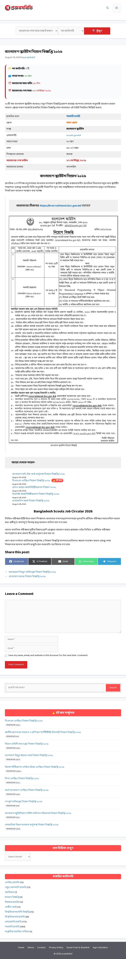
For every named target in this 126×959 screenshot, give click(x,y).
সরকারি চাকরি (12, 927)
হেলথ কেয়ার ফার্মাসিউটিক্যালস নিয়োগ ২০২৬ (34, 487)
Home (21, 948)
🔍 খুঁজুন (97, 31)
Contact (41, 948)
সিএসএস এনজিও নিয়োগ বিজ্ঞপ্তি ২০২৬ (37, 481)
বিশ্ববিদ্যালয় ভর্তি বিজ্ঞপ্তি (17, 912)
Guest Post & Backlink (77, 948)
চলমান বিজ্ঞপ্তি (12, 897)
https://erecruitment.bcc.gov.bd (60, 205)
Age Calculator (100, 948)
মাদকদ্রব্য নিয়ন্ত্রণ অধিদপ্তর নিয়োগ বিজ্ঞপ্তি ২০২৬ (32, 572)
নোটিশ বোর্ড (11, 907)
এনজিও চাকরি (12, 883)
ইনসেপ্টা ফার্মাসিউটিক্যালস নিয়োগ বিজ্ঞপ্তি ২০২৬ (35, 494)
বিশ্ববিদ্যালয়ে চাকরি (15, 917)
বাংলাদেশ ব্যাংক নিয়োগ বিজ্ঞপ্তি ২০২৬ (27, 577)
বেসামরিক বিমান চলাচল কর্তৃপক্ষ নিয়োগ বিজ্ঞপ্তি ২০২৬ (31, 825)
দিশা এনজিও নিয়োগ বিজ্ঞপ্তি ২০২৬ (22, 778)
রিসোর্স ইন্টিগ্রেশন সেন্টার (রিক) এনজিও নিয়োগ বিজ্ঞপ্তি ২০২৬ (34, 767)
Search (113, 688)
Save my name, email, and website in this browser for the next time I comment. (48, 655)
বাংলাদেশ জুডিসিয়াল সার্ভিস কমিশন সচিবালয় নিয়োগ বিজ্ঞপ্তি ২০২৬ (38, 813)
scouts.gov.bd (73, 135)
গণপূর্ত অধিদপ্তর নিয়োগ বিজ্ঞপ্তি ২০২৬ (23, 801)
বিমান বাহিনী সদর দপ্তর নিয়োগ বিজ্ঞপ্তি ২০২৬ (27, 744)
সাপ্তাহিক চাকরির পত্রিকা (17, 932)
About (31, 948)
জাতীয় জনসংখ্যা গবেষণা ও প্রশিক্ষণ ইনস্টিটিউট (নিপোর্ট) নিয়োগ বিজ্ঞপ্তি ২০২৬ (43, 732)
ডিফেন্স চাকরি (12, 902)
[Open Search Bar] (107, 8)
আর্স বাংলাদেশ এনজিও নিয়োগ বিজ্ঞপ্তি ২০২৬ (27, 790)
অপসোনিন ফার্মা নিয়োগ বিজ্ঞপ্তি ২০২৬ (30, 501)
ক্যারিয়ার (9, 892)
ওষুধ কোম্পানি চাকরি (15, 887)
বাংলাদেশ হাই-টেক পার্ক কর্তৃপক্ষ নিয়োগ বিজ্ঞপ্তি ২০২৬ (38, 474)
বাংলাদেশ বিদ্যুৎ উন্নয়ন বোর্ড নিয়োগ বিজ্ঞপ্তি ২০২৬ (29, 755)
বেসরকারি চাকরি (13, 922)
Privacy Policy (56, 948)
